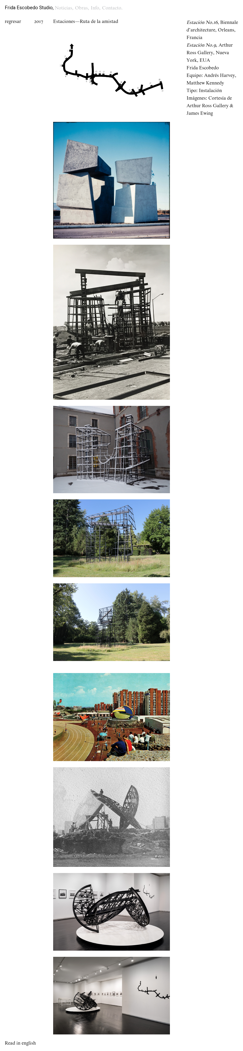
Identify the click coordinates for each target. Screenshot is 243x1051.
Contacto (111, 8)
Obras (81, 8)
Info (95, 8)
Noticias (63, 8)
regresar (13, 21)
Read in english (20, 1043)
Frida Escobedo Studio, (29, 7)
